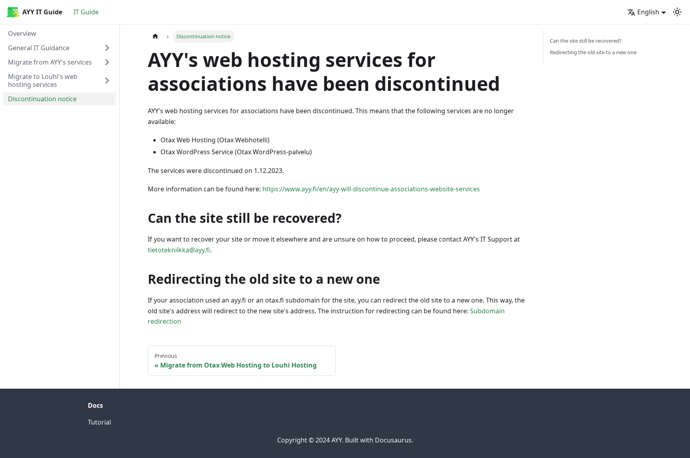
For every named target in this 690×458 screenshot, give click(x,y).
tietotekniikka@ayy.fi (179, 250)
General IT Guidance (38, 47)
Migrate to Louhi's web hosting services (42, 80)
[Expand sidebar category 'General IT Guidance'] (107, 47)
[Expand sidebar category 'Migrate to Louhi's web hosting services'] (107, 80)
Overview (22, 33)
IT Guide (86, 12)
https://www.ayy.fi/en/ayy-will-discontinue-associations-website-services (371, 189)
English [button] (648, 12)
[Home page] (155, 36)
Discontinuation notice (42, 98)
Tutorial (99, 422)
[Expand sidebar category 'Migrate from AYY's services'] (107, 62)
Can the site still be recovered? (586, 40)
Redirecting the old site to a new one (593, 52)
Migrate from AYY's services (50, 62)
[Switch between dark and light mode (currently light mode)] (677, 12)
